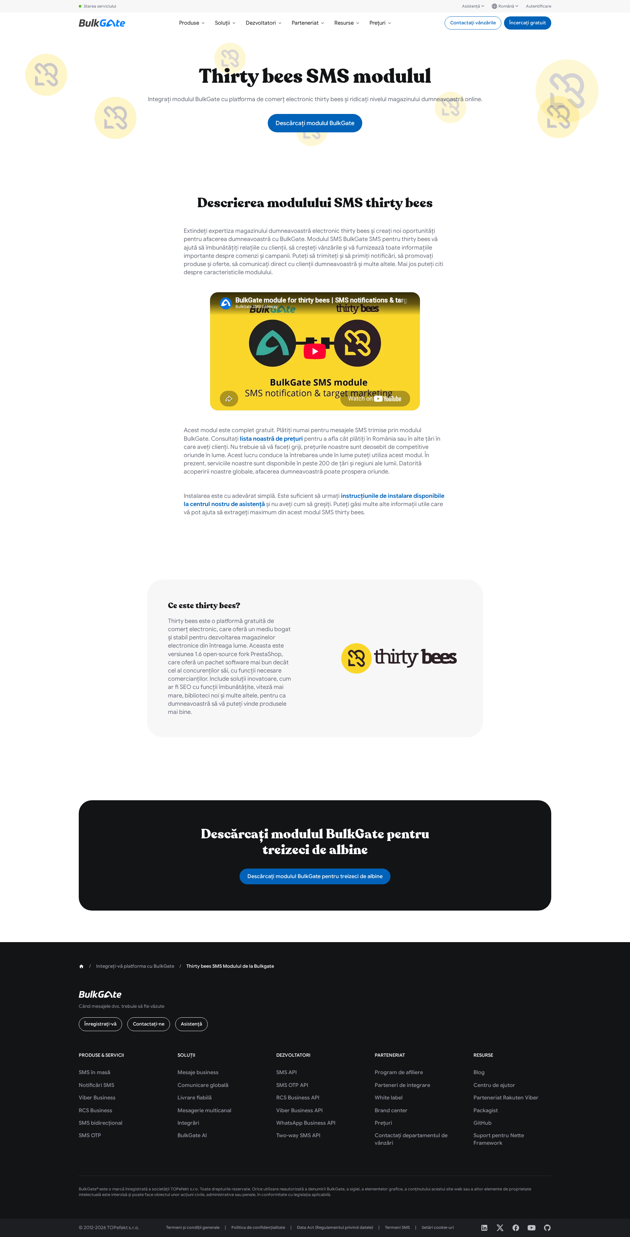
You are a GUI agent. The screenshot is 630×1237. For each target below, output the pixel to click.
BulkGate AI (192, 1135)
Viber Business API (299, 1110)
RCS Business (95, 1110)
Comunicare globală (203, 1085)
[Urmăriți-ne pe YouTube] (532, 1228)
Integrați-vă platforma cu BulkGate (135, 966)
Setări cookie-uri (438, 1227)
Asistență (471, 6)
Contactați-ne (148, 1024)
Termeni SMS (397, 1227)
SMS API (286, 1072)
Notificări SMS (96, 1085)
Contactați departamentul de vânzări (411, 1139)
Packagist (485, 1110)
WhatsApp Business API (305, 1123)
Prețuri (377, 23)
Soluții (222, 23)
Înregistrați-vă (100, 1024)
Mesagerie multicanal (204, 1110)
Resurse (344, 23)
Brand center (391, 1110)
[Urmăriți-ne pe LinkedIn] (484, 1228)
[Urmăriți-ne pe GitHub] (547, 1228)
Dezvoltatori (261, 23)
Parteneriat (305, 23)
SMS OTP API (292, 1085)
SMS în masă (94, 1072)
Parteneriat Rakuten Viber (505, 1097)
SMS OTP (90, 1135)
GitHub (482, 1123)
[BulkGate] (102, 23)
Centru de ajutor (494, 1085)
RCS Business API (297, 1097)
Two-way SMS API (298, 1135)
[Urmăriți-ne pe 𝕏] (500, 1228)
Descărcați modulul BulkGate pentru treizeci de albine (315, 876)
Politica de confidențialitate (258, 1227)
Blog (479, 1072)
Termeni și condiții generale (193, 1227)
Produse (189, 23)
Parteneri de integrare (402, 1085)
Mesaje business (198, 1072)
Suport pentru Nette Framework (498, 1139)
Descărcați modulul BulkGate (315, 123)
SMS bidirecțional (100, 1123)
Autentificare (538, 6)
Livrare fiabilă (195, 1097)
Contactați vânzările (473, 23)
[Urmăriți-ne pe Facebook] (516, 1228)
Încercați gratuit (527, 23)
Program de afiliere (399, 1072)
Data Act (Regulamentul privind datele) (335, 1227)
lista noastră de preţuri (271, 438)
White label (389, 1097)
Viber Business (97, 1097)
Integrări (188, 1123)
